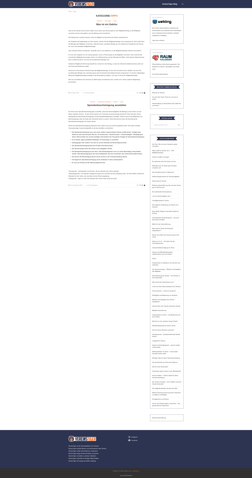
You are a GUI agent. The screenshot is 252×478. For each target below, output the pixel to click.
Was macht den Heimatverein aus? (163, 282)
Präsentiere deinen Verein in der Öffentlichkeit (166, 371)
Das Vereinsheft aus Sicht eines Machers (165, 362)
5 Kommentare (93, 185)
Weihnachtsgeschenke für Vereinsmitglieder (165, 176)
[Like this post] (137, 93)
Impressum (135, 471)
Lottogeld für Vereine (158, 341)
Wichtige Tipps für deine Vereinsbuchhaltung (166, 358)
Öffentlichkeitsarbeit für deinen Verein (164, 325)
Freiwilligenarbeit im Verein (160, 200)
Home (70, 11)
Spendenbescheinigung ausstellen (106, 105)
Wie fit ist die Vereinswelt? (160, 367)
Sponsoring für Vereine (159, 181)
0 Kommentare (89, 93)
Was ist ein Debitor (106, 24)
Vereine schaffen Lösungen (160, 157)
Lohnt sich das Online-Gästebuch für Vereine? (166, 286)
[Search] (183, 4)
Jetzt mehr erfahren (158, 40)
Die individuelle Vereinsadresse (162, 192)
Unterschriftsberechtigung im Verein (163, 247)
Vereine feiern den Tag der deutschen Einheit (166, 306)
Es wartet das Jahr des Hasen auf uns (164, 161)
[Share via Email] (144, 93)
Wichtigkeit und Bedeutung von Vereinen (164, 295)
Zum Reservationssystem (160, 74)
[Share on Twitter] (142, 93)
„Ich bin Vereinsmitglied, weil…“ (162, 196)
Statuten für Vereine (158, 92)
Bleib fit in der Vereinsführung (161, 224)
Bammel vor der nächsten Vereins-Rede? (165, 321)
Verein (154, 258)
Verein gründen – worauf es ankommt (164, 291)
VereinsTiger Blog (169, 4)
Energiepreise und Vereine (160, 399)
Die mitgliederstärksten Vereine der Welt (164, 388)
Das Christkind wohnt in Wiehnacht (163, 172)
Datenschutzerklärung (159, 418)
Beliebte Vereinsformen (159, 310)
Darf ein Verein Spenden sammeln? (163, 330)
